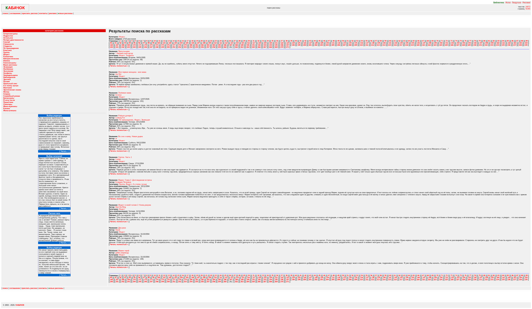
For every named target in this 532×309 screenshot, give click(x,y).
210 (361, 45)
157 (480, 43)
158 (486, 43)
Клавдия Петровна (123, 182)
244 (134, 47)
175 (162, 45)
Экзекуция (145, 120)
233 (491, 45)
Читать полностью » (119, 66)
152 (452, 43)
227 (457, 45)
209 (355, 45)
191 (253, 45)
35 (272, 41)
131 (333, 43)
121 (276, 43)
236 (508, 45)
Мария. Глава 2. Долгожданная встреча (135, 180)
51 (348, 41)
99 (153, 43)
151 (446, 43)
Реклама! (526, 3)
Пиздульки (516, 3)
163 (514, 43)
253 (185, 47)
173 (151, 45)
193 (264, 45)
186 (225, 45)
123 (287, 43)
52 (352, 41)
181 (196, 45)
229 (469, 45)
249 (162, 47)
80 (484, 41)
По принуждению (126, 120)
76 (465, 41)
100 (158, 43)
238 (520, 45)
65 (414, 41)
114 (237, 43)
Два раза (122, 228)
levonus (118, 95)
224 (440, 45)
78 (475, 41)
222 (429, 45)
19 (197, 41)
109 (209, 43)
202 (315, 45)
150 (441, 43)
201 (310, 45)
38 (286, 41)
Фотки (508, 3)
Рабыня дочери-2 (125, 116)
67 (423, 41)
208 (350, 45)
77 (470, 41)
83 (498, 41)
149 (435, 43)
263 (242, 47)
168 (122, 45)
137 (367, 43)
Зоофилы (130, 55)
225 (446, 45)
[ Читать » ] (64, 151)
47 (329, 41)
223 (435, 45)
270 (281, 47)
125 (299, 43)
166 (111, 45)
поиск (5, 13)
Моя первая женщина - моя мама (132, 72)
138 (372, 43)
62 (400, 41)
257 (208, 47)
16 (183, 41)
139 (378, 43)
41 (301, 41)
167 (117, 45)
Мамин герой (123, 251)
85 (508, 41)
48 (334, 41)
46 (324, 41)
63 (404, 41)
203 (321, 45)
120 (270, 43)
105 (187, 43)
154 (463, 43)
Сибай (118, 159)
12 (164, 41)
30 (249, 41)
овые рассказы (65, 13)
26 (230, 41)
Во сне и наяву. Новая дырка (130, 136)
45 (319, 41)
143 (401, 43)
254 (191, 47)
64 (409, 41)
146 (418, 43)
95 (134, 43)
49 (338, 41)
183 (208, 45)
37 (282, 41)
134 (350, 43)
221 (423, 45)
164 (520, 43)
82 (494, 41)
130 (327, 43)
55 (367, 41)
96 (139, 43)
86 (513, 41)
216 (395, 45)
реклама (52, 13)
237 (514, 45)
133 (344, 43)
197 (287, 45)
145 (412, 43)
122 (282, 43)
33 (263, 41)
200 (304, 45)
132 (338, 43)
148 (429, 43)
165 (526, 43)
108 (204, 43)
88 (522, 41)
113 (231, 43)
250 (168, 47)
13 (169, 41)
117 (254, 43)
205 (333, 45)
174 (156, 45)
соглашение (15, 13)
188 (236, 45)
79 (480, 41)
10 (155, 41)
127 (310, 43)
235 (503, 45)
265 (253, 47)
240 (111, 47)
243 (128, 47)
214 (384, 45)
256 (202, 47)
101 (164, 43)
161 (503, 43)
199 (298, 45)
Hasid (117, 230)
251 (173, 47)
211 (367, 45)
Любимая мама (124, 93)
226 (452, 45)
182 (202, 45)
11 (159, 41)
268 (270, 47)
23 (216, 41)
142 (395, 43)
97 (144, 43)
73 (451, 41)
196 (281, 45)
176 (168, 45)
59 (385, 41)
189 (242, 45)
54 (362, 41)
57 (376, 41)
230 (474, 45)
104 (181, 43)
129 (321, 43)
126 (304, 43)
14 (173, 41)
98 (149, 43)
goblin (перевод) (122, 253)
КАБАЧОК (20, 305)
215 (389, 45)
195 (276, 45)
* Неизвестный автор (124, 53)
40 (296, 41)
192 (259, 45)
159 (492, 43)
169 (128, 45)
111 (220, 43)
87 (517, 41)
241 (117, 47)
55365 (527, 9)
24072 (527, 7)
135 (355, 43)
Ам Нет (118, 74)
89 (527, 41)
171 (139, 45)
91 (116, 43)
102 (169, 43)
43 (310, 41)
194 (270, 45)
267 (264, 47)
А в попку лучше (140, 184)
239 (526, 45)
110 (215, 43)
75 (461, 41)
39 (291, 41)
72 (447, 41)
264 (247, 47)
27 (235, 41)
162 (509, 43)
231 (480, 45)
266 (259, 47)
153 (458, 43)
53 (357, 41)
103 (175, 43)
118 (259, 43)
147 (424, 43)
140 (384, 43)
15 (178, 41)
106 (192, 43)
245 (139, 47)
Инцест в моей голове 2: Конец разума (134, 205)
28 (239, 41)
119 (265, 43)
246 (145, 47)
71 (442, 41)
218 (406, 45)
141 (389, 43)
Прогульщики (124, 51)
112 (226, 43)
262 (236, 47)
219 (412, 45)
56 (371, 41)
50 (343, 41)
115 (242, 43)
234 (497, 45)
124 (293, 43)
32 (258, 41)
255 (196, 47)
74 (456, 41)
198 (293, 45)
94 (130, 43)
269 (276, 47)
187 (230, 45)
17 (188, 41)
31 (254, 41)
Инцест (122, 37)
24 (221, 41)
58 (381, 41)
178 (179, 45)
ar (116, 138)
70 (437, 41)
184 (213, 45)
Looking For (120, 118)
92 (120, 43)
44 (315, 41)
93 (125, 43)
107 (198, 43)
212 (372, 45)
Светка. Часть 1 (125, 157)
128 (316, 43)
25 (225, 41)
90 (111, 43)
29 (244, 41)
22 (211, 41)
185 (219, 45)
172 (145, 45)
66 (418, 41)
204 (327, 45)
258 (213, 47)
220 (418, 45)
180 (191, 45)
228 (463, 45)
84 (503, 41)
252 (179, 47)
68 (428, 41)
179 (185, 45)
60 (390, 41)
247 (151, 47)
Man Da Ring (120, 207)
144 (407, 43)
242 (122, 47)
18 (192, 41)
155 (469, 43)
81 (489, 41)
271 (287, 47)
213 (378, 45)
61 (395, 41)
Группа (122, 184)
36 (277, 41)
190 (247, 45)
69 (432, 41)
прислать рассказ (30, 13)
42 (305, 41)
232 (486, 45)
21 (206, 41)
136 (361, 43)
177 (173, 45)
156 (475, 43)
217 (401, 45)
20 (202, 41)
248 (156, 47)
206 (338, 45)
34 (268, 41)
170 (134, 45)
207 (344, 45)
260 (225, 47)
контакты (43, 13)
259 (219, 47)
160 (497, 43)
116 (248, 43)
